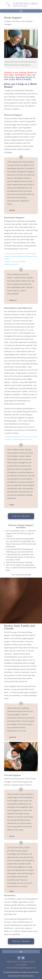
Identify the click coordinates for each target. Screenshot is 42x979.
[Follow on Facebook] (19, 957)
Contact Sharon (21, 516)
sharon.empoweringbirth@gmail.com (21, 968)
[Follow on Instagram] (23, 957)
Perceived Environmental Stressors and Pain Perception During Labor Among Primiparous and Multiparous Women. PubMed (20, 256)
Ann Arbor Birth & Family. (18, 79)
